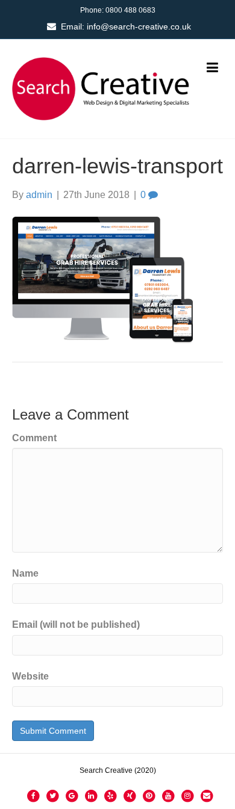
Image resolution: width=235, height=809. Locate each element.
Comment (34, 438)
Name (25, 573)
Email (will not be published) (76, 624)
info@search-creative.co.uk (139, 26)
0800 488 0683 (130, 10)
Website (30, 676)
